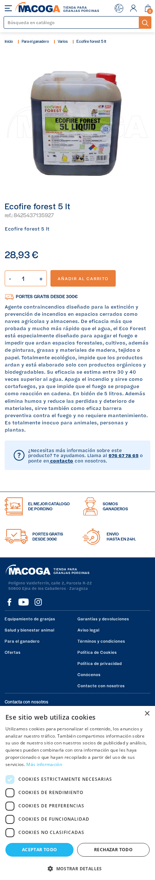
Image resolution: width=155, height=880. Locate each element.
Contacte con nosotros (101, 685)
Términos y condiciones (101, 641)
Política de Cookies (97, 652)
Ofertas (13, 652)
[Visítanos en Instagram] (38, 602)
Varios (63, 41)
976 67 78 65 (123, 455)
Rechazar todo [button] (113, 850)
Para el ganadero (35, 41)
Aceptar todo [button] (39, 850)
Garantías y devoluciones (103, 618)
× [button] (147, 713)
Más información (44, 764)
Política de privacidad (100, 663)
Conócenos (89, 674)
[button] (77, 868)
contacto (61, 460)
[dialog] (77, 793)
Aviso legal (88, 630)
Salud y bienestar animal (29, 630)
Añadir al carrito (83, 278)
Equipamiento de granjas (30, 618)
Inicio (9, 41)
